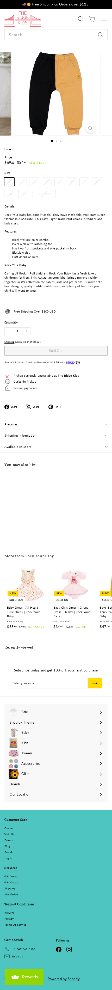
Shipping (9, 341)
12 (26, 195)
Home (8, 149)
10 (12, 195)
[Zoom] (90, 128)
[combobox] (56, 34)
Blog (7, 846)
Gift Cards (11, 882)
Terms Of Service (15, 924)
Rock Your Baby (39, 556)
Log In (8, 858)
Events (8, 840)
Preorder (10, 424)
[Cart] (92, 19)
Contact (9, 828)
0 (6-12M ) (46, 195)
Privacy (9, 918)
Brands (8, 852)
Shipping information (20, 435)
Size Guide (11, 894)
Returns (9, 912)
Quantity (11, 322)
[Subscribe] (95, 683)
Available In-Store (18, 447)
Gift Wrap (10, 876)
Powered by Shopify (64, 979)
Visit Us (9, 834)
